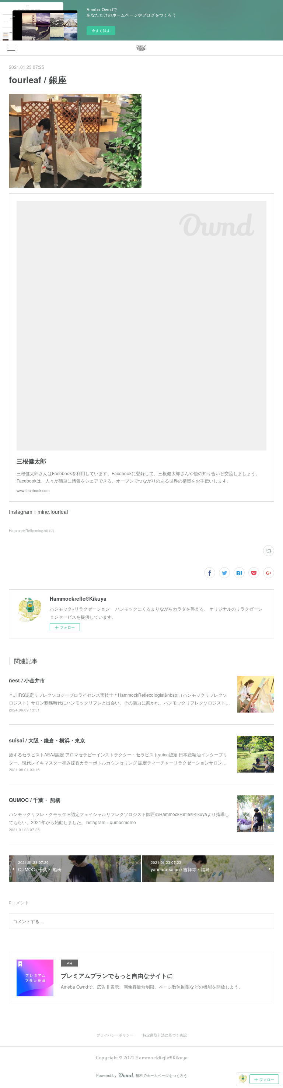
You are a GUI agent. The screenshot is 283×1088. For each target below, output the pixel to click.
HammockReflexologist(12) (31, 530)
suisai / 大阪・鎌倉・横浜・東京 (47, 740)
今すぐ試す (101, 30)
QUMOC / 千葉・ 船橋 (34, 799)
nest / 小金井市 (27, 680)
